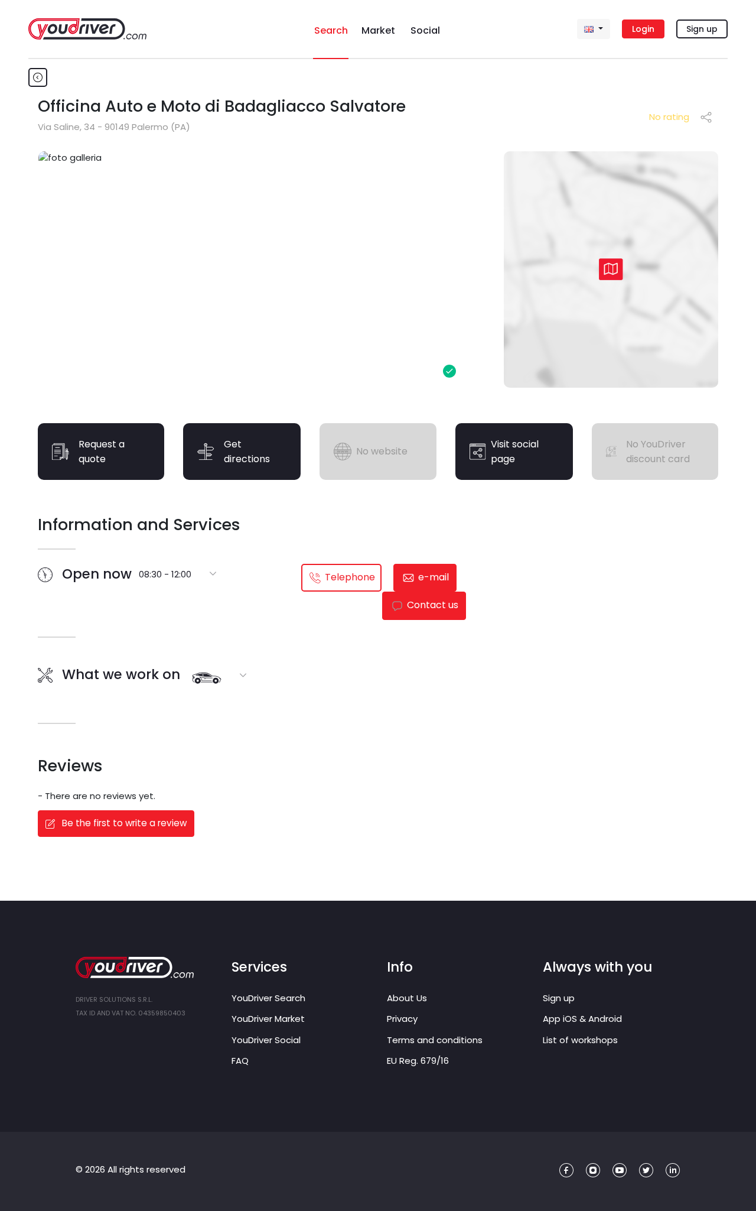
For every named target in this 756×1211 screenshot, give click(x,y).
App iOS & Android (582, 1018)
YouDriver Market (268, 1018)
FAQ (240, 1060)
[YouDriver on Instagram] (593, 1170)
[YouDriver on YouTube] (619, 1170)
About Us (407, 998)
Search (331, 30)
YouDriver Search (268, 998)
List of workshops (580, 1040)
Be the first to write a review (123, 823)
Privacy (402, 1018)
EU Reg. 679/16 (418, 1060)
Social (425, 30)
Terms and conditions (435, 1040)
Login (643, 29)
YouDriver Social (266, 1040)
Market (378, 30)
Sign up (702, 29)
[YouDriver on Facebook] (566, 1170)
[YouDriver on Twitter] (646, 1170)
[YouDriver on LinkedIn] (673, 1170)
